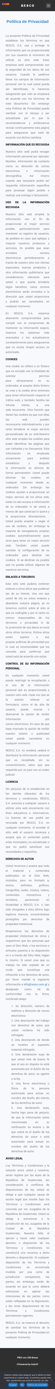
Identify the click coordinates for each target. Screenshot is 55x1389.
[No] (51, 1380)
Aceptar (13, 1385)
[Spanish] (7, 3)
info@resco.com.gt (35, 984)
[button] (48, 5)
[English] (4, 3)
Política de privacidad (37, 1385)
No (22, 1385)
